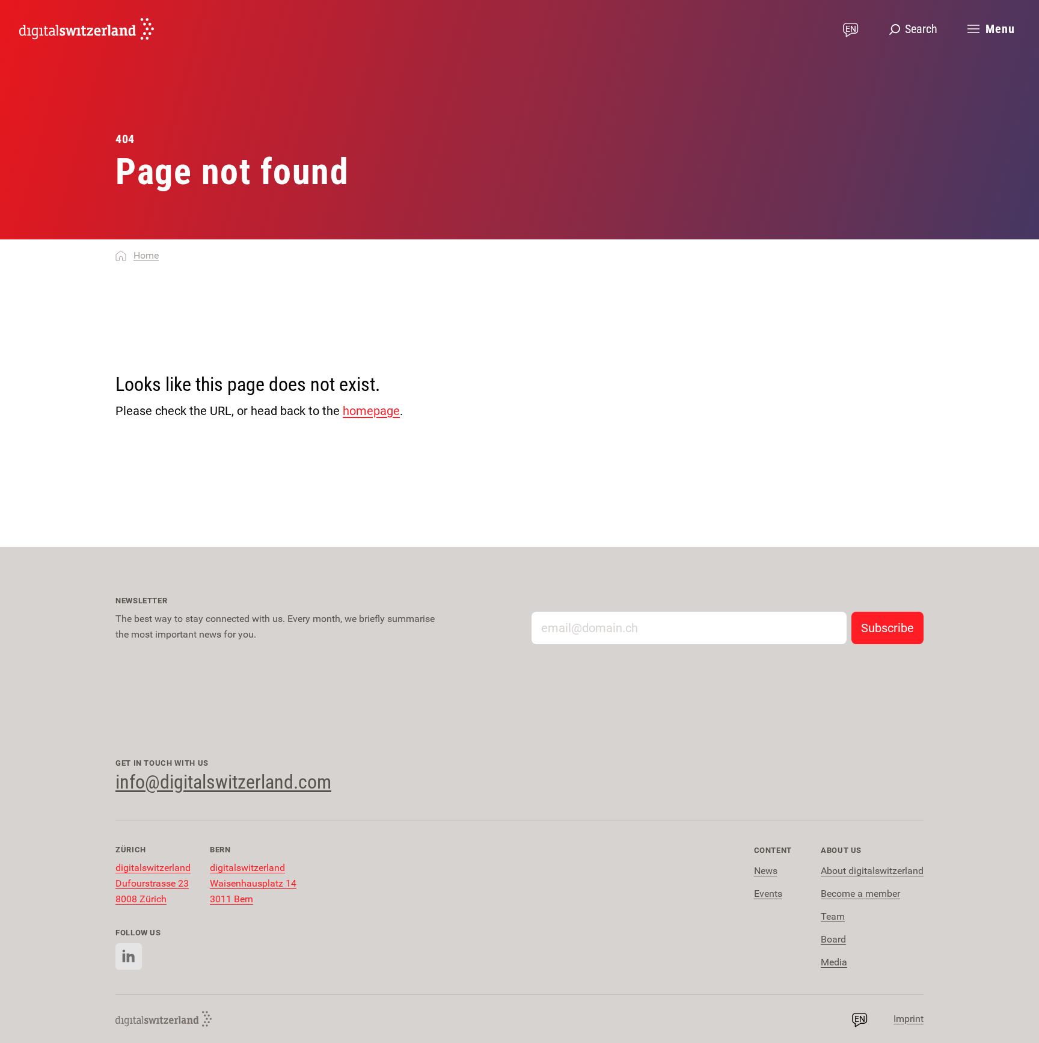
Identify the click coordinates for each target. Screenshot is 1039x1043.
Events (768, 893)
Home (146, 255)
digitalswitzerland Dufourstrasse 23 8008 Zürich (153, 883)
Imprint (908, 1018)
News (765, 870)
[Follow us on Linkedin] (129, 956)
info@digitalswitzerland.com (223, 782)
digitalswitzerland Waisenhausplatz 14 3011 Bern (253, 883)
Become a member (860, 893)
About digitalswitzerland (872, 870)
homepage (371, 411)
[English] (86, 29)
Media (834, 962)
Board (833, 939)
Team (833, 916)
